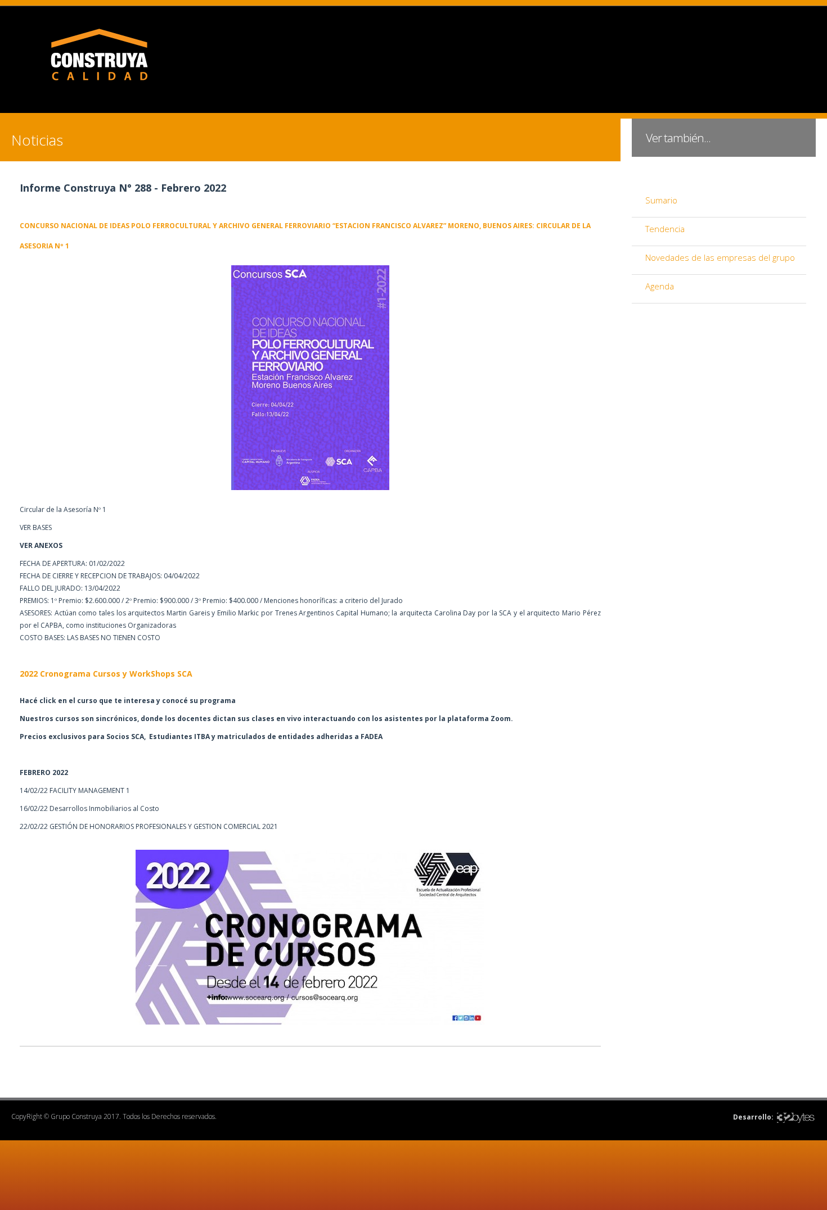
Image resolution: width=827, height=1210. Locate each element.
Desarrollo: (753, 1117)
